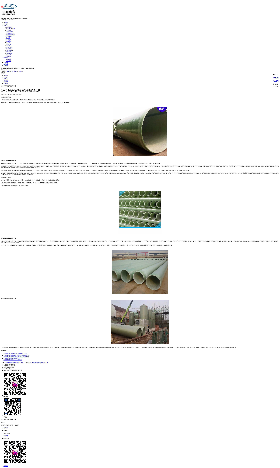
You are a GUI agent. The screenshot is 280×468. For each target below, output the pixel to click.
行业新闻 (8, 61)
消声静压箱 (9, 53)
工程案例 (6, 62)
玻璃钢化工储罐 (10, 35)
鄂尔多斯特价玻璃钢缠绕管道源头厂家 (38, 362)
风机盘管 (8, 39)
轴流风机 (8, 56)
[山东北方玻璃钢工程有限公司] (9, 17)
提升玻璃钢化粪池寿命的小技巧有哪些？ (16, 357)
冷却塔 (8, 45)
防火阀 (8, 38)
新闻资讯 (6, 58)
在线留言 (6, 64)
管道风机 (8, 41)
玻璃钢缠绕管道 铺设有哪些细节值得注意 (16, 355)
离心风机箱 (9, 47)
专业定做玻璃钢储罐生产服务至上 (14, 362)
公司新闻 (8, 59)
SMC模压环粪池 (10, 28)
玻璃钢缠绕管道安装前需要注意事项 (15, 353)
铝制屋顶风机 (9, 50)
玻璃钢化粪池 (9, 31)
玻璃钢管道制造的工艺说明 (13, 360)
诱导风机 (8, 54)
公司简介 (6, 24)
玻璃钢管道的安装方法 (12, 358)
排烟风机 (8, 51)
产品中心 (6, 25)
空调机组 (8, 44)
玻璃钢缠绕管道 (10, 33)
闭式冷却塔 (9, 27)
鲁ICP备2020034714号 (10, 422)
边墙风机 (8, 30)
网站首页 (6, 22)
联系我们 (6, 65)
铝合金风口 (9, 48)
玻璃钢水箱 (9, 36)
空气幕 (8, 42)
